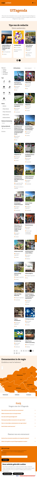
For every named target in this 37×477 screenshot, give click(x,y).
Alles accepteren (7, 473)
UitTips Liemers (6, 114)
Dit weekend (5, 72)
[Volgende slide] (20, 60)
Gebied (3, 123)
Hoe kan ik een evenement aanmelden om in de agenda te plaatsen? (15, 438)
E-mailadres (3, 454)
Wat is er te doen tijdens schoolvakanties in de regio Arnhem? (13, 423)
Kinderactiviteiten (6, 117)
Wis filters (3, 131)
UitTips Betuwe (6, 108)
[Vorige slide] (17, 60)
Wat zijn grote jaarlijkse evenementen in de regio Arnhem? (13, 420)
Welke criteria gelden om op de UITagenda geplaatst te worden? (14, 441)
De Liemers (28, 394)
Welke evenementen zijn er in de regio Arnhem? (11, 413)
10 (16, 353)
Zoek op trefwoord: (5, 126)
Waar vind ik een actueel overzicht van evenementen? (12, 410)
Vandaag (4, 69)
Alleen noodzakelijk (18, 473)
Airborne (4, 106)
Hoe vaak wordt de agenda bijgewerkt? (9, 416)
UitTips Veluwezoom (7, 111)
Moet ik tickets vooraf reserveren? (8, 426)
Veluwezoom (5, 394)
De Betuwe (17, 394)
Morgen (4, 71)
